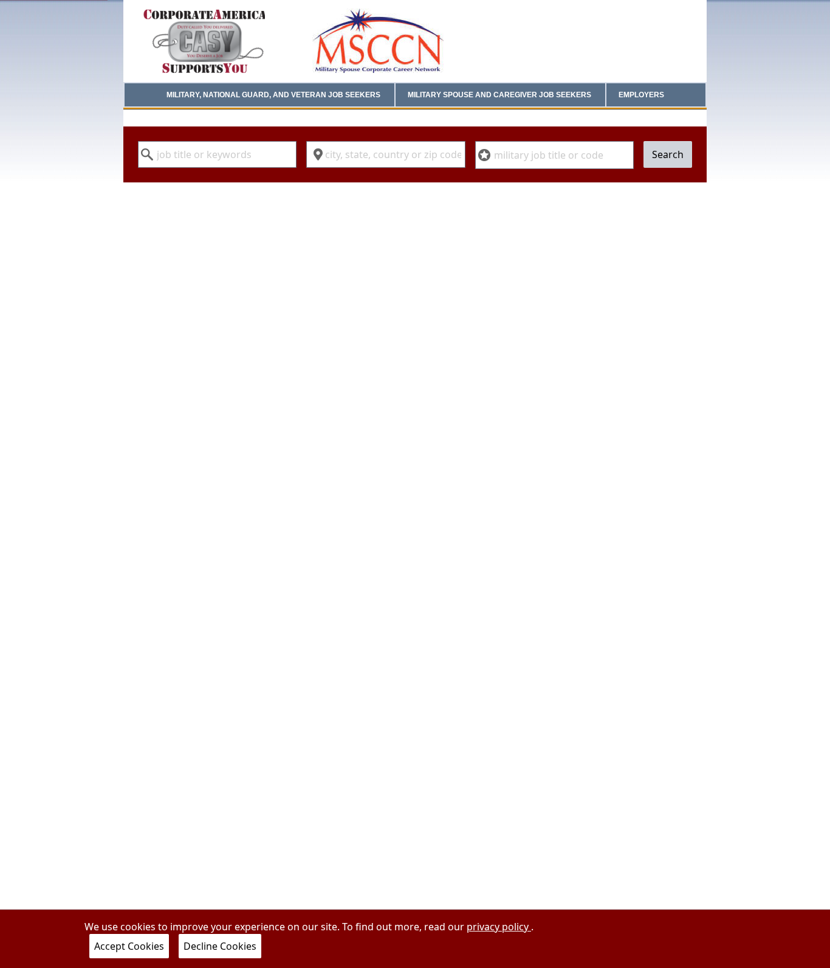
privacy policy (499, 926)
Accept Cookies (129, 946)
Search (668, 154)
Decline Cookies (219, 946)
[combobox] (217, 154)
